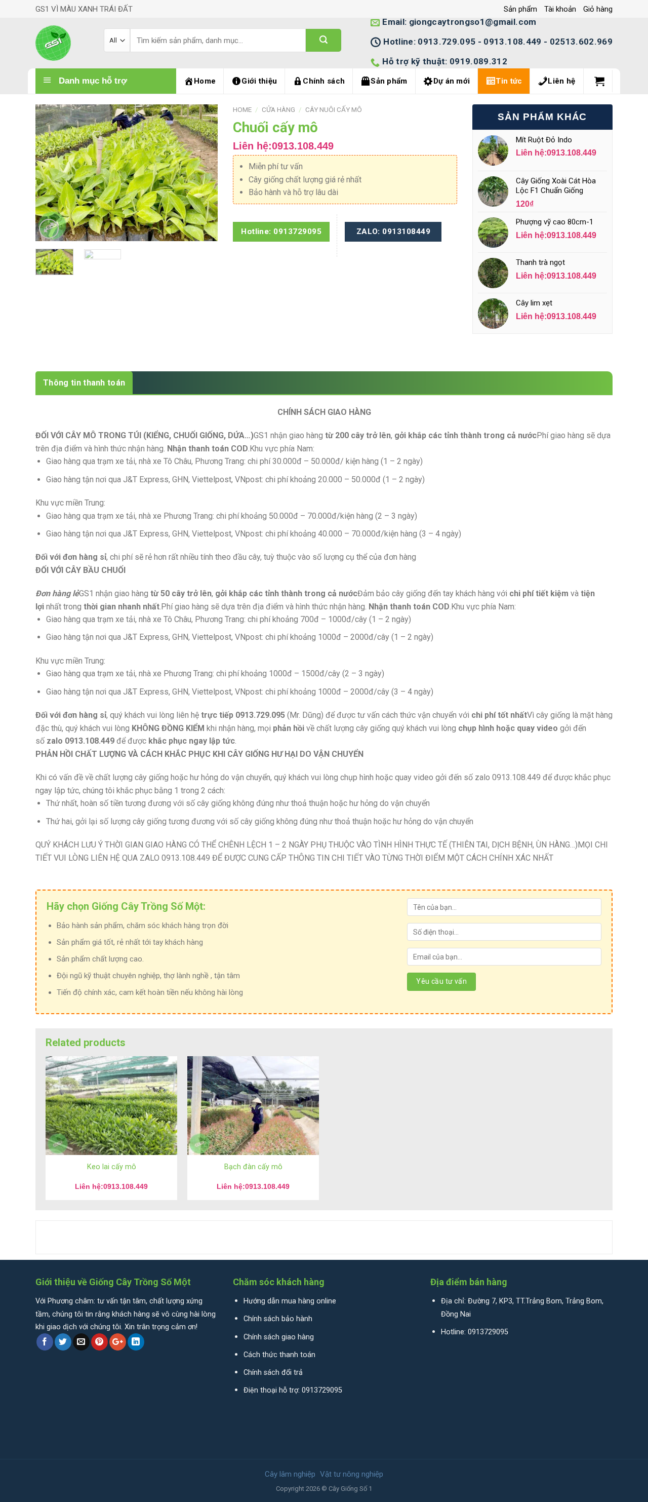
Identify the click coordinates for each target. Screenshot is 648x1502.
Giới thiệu (259, 81)
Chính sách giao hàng (279, 1337)
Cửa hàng (278, 109)
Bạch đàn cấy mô (253, 1167)
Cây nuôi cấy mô (333, 109)
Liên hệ (561, 81)
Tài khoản (560, 9)
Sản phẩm (520, 9)
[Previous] (52, 172)
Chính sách (324, 81)
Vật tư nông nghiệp (351, 1474)
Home (205, 81)
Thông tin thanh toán (84, 383)
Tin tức (509, 81)
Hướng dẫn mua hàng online (290, 1301)
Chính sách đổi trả (273, 1372)
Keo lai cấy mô (111, 1167)
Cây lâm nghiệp (290, 1474)
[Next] (201, 172)
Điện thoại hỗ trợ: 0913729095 (293, 1390)
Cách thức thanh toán (279, 1355)
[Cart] (600, 81)
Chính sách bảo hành (278, 1319)
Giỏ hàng (598, 9)
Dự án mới (451, 81)
